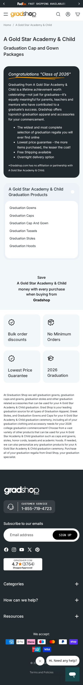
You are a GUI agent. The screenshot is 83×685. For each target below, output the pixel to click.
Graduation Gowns (23, 208)
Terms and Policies (41, 672)
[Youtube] (21, 549)
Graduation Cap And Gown (29, 223)
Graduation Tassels (23, 231)
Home (7, 25)
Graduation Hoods (23, 246)
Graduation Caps (22, 215)
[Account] (68, 14)
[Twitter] (29, 549)
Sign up (65, 535)
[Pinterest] (37, 549)
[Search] (58, 14)
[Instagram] (14, 549)
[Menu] (6, 14)
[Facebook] (6, 549)
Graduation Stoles (22, 238)
